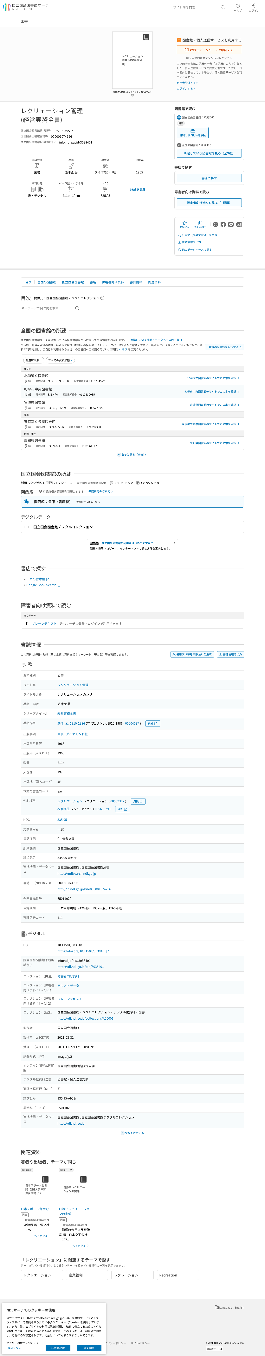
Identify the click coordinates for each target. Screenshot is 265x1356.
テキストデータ (68, 985)
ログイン (254, 10)
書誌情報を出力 (191, 242)
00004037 (132, 723)
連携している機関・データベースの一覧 (154, 340)
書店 (93, 282)
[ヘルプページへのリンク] (132, 93)
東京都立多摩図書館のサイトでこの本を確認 (209, 424)
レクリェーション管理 (72, 684)
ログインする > (186, 88)
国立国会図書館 (73, 282)
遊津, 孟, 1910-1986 (71, 723)
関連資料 (154, 282)
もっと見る (41, 1236)
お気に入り (185, 226)
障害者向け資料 (113, 282)
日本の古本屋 (36, 579)
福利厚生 (63, 808)
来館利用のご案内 (99, 491)
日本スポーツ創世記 (35, 1208)
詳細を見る (138, 189)
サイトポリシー (140, 1343)
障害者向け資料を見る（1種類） (209, 202)
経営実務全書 (66, 713)
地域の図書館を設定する (224, 347)
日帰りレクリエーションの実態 (74, 1211)
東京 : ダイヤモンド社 (72, 734)
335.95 (62, 819)
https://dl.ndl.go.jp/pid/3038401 (80, 966)
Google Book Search (41, 584)
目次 (28, 282)
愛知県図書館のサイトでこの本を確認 (213, 443)
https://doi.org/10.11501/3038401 (81, 951)
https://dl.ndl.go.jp (71, 1123)
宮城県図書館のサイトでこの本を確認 (213, 405)
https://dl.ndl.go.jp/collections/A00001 (85, 1018)
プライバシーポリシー (112, 1343)
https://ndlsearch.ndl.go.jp (76, 873)
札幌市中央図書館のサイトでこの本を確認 (210, 391)
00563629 (102, 808)
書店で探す (209, 178)
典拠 (150, 723)
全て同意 (89, 1348)
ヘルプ (238, 10)
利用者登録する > (187, 83)
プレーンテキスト (44, 623)
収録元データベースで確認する (211, 49)
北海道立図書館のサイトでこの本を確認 (211, 378)
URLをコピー (200, 226)
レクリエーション (69, 801)
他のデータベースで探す (197, 249)
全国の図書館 (46, 282)
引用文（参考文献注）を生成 (199, 235)
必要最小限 (58, 1348)
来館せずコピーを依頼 (192, 135)
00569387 (117, 801)
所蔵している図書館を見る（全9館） (209, 153)
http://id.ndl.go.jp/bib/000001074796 (84, 889)
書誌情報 (136, 282)
